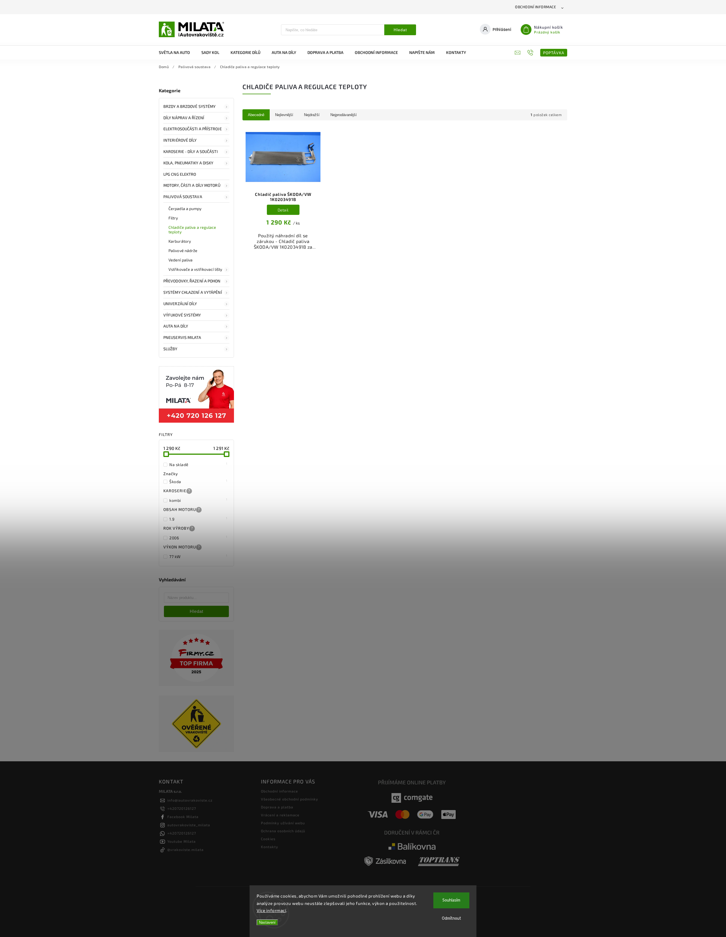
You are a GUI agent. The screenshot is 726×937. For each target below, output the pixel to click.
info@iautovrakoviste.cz (189, 800)
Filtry (173, 217)
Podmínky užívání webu (283, 823)
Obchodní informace (535, 7)
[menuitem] (177, 52)
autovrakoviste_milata (188, 825)
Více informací (271, 910)
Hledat (400, 30)
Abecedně (256, 115)
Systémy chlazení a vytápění (192, 292)
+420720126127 (181, 808)
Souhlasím (451, 900)
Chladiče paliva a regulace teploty (192, 229)
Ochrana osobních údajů (283, 831)
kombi (198, 500)
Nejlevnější (284, 115)
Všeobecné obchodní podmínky (289, 799)
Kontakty (269, 846)
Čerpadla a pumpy (185, 208)
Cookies (268, 839)
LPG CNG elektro (179, 174)
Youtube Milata (181, 841)
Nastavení (267, 922)
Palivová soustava (182, 196)
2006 (198, 537)
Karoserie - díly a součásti (190, 151)
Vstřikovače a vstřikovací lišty (195, 269)
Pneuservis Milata (182, 337)
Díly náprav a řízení (183, 117)
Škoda (198, 481)
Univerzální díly (180, 303)
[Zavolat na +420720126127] (531, 52)
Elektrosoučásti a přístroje (192, 128)
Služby (170, 348)
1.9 (198, 518)
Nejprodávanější (343, 115)
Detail (283, 209)
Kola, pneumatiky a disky (188, 162)
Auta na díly (175, 326)
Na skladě (198, 464)
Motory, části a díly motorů (191, 185)
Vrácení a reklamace (280, 815)
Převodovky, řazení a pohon (192, 280)
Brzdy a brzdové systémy (189, 106)
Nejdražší (312, 115)
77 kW (198, 556)
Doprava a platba (277, 807)
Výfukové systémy (182, 315)
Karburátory (179, 241)
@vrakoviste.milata (185, 849)
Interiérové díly (180, 140)
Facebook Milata (183, 816)
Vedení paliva (180, 259)
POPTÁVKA (553, 52)
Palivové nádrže (183, 250)
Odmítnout (451, 918)
